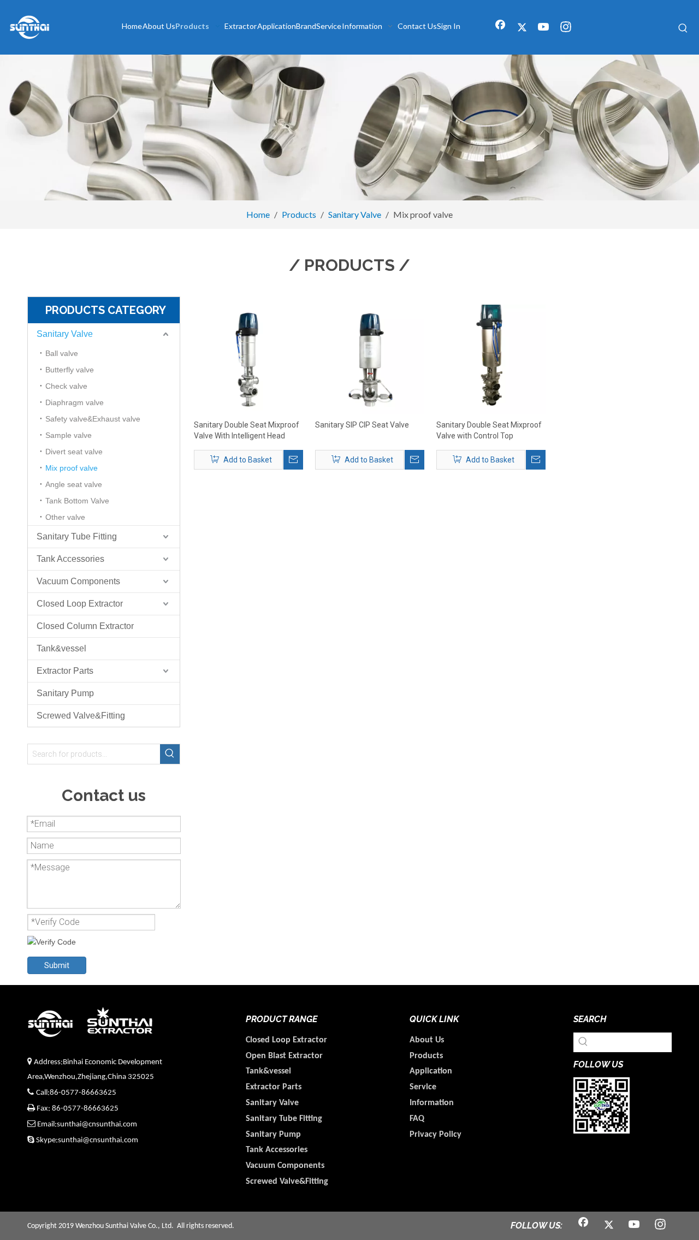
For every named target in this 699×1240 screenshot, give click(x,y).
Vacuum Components (78, 581)
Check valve (66, 386)
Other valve (65, 517)
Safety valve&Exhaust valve (92, 418)
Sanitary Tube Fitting (77, 536)
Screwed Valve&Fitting (81, 715)
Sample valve (68, 435)
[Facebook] (500, 28)
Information (432, 1103)
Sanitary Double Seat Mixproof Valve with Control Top (489, 430)
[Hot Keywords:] (683, 28)
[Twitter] (522, 28)
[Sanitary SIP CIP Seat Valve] (369, 358)
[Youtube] (544, 28)
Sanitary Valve (65, 334)
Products (426, 1056)
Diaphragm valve (74, 402)
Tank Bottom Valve (77, 500)
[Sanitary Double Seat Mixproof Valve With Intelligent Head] (248, 358)
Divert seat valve (74, 451)
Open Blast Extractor (284, 1056)
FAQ (417, 1118)
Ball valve (61, 353)
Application (431, 1071)
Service (423, 1087)
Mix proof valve (71, 468)
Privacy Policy (435, 1134)
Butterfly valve (69, 369)
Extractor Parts (65, 670)
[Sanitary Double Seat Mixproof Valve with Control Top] (491, 358)
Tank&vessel (61, 648)
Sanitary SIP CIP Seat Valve (362, 424)
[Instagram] (565, 28)
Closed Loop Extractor (80, 603)
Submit (56, 965)
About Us (427, 1040)
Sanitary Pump (65, 693)
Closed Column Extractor (85, 626)
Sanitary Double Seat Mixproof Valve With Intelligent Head (246, 430)
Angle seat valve (73, 484)
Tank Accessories (70, 558)
